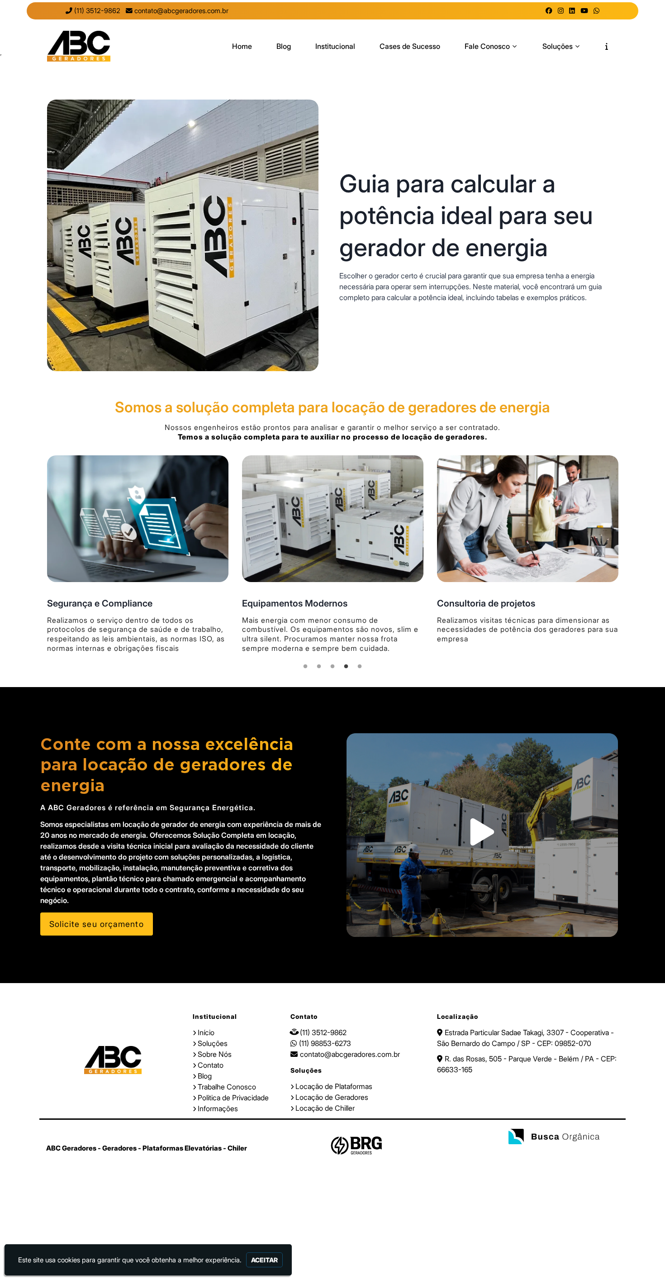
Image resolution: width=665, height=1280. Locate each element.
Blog (283, 46)
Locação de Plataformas (333, 1086)
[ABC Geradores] (112, 1060)
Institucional (335, 46)
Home (242, 46)
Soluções (557, 46)
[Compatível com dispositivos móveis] (590, 1154)
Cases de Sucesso (410, 46)
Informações (218, 1108)
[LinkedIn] (572, 11)
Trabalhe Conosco (227, 1086)
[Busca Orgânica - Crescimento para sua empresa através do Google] (554, 1137)
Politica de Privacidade (233, 1097)
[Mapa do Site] (510, 1154)
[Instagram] (561, 11)
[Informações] (606, 46)
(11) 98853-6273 (325, 1043)
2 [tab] (318, 668)
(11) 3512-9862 (97, 11)
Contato (210, 1065)
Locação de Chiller (325, 1108)
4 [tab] (346, 668)
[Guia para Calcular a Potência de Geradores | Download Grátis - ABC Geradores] (78, 46)
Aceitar (264, 1260)
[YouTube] (584, 11)
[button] (482, 835)
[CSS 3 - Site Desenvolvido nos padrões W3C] (561, 1154)
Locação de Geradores (331, 1097)
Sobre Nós (215, 1054)
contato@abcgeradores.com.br (181, 11)
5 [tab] (359, 668)
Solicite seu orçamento (96, 924)
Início (206, 1032)
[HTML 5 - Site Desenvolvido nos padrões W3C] (532, 1154)
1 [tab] (305, 668)
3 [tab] (332, 668)
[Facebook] (549, 11)
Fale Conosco (487, 46)
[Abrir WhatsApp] (642, 1257)
